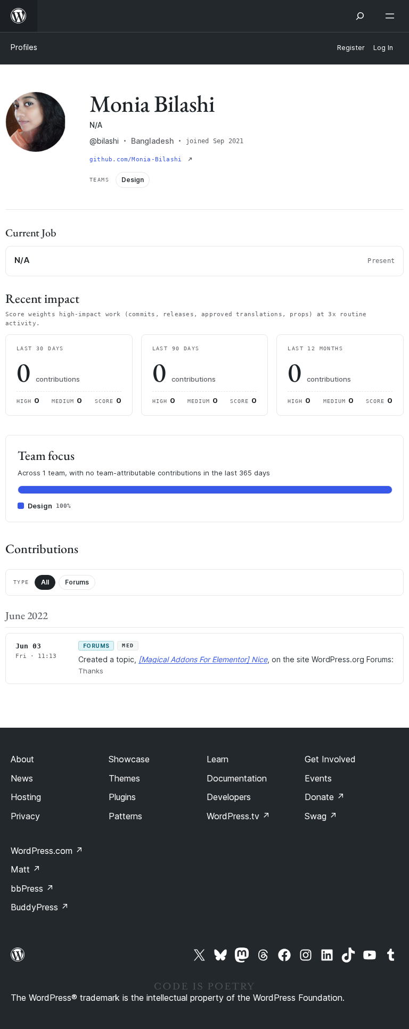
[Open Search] (360, 16)
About (22, 759)
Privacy (25, 816)
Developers (229, 797)
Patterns (125, 816)
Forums (77, 582)
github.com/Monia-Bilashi (137, 159)
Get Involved (330, 759)
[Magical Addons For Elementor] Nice (202, 659)
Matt (25, 869)
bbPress (32, 888)
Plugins (122, 797)
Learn (217, 759)
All (45, 582)
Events (318, 778)
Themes (124, 778)
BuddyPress (40, 907)
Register (351, 48)
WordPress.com (47, 850)
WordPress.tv (238, 816)
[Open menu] (392, 16)
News (22, 778)
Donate (325, 797)
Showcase (129, 759)
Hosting (26, 797)
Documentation (237, 778)
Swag (321, 816)
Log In (383, 48)
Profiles (24, 47)
